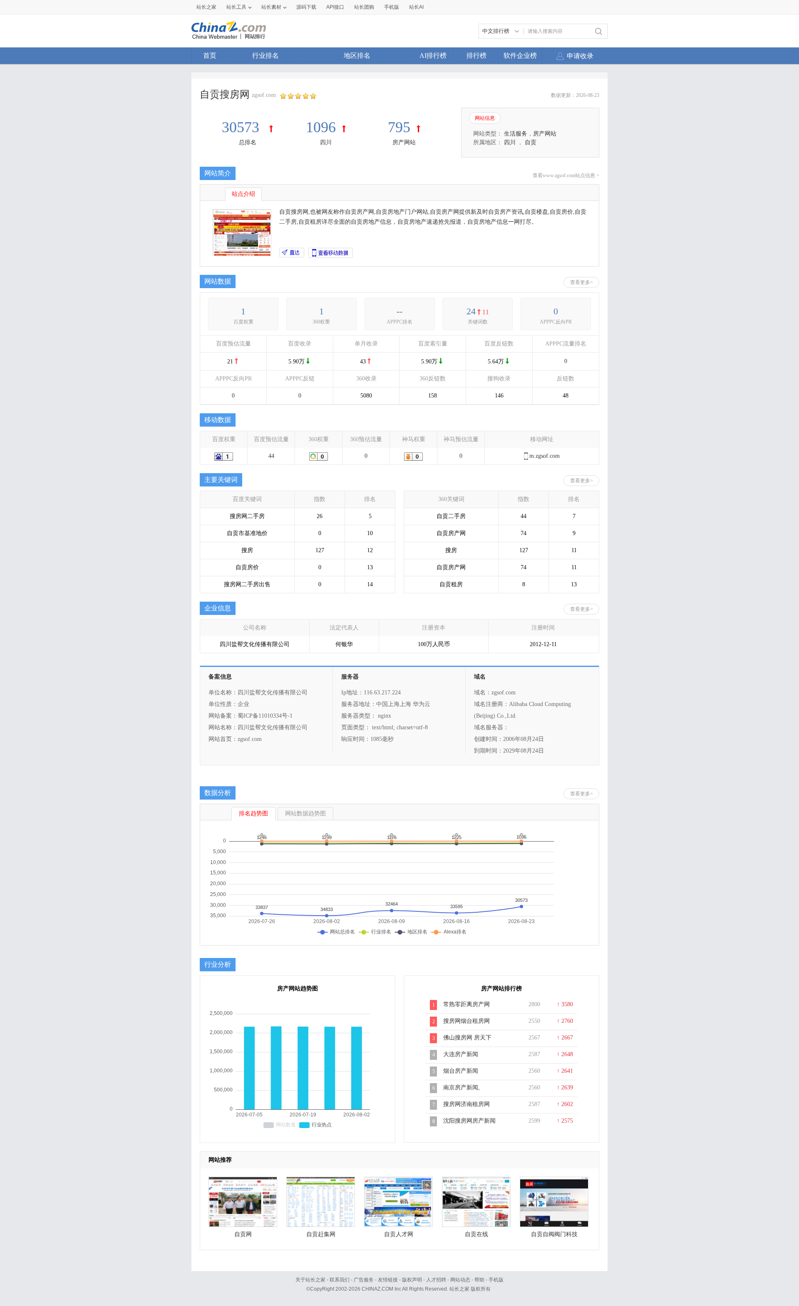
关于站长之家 (310, 1280)
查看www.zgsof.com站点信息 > (566, 175)
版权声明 (412, 1280)
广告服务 (364, 1280)
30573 (242, 127)
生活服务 (515, 134)
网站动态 (460, 1280)
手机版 (496, 1280)
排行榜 (476, 55)
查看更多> (581, 282)
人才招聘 (436, 1280)
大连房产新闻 (460, 1054)
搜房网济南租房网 (466, 1104)
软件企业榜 (520, 55)
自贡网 (243, 1234)
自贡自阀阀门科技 (554, 1234)
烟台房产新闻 (460, 1071)
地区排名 (357, 55)
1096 (321, 127)
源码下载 (306, 7)
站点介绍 (243, 194)
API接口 (335, 7)
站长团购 (364, 7)
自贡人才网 (398, 1234)
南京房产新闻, (461, 1087)
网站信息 (485, 118)
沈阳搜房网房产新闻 (469, 1121)
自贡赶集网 (320, 1234)
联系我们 (340, 1280)
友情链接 (388, 1280)
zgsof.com (264, 95)
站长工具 (236, 7)
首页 (209, 55)
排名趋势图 (253, 813)
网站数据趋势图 (305, 813)
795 (399, 127)
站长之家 (206, 7)
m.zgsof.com (544, 456)
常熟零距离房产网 (466, 1004)
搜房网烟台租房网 (466, 1021)
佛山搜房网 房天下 (467, 1037)
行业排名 (265, 55)
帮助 (479, 1280)
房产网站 (404, 142)
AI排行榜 (433, 55)
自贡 (530, 142)
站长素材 (271, 7)
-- (399, 311)
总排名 (247, 142)
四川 (326, 142)
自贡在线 (476, 1234)
